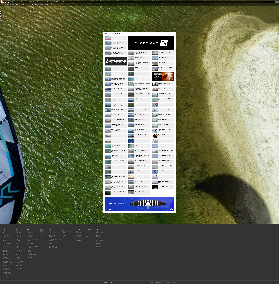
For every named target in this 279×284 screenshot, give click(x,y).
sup (25, 1)
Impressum (167, 282)
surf (43, 1)
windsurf (49, 1)
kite (17, 1)
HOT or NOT (32, 1)
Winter (62, 1)
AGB (163, 282)
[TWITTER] (0, 11)
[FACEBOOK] (0, 16)
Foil (21, 1)
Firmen (56, 1)
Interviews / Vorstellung (45, 4)
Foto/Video (10, 4)
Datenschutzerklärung (155, 282)
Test (3, 4)
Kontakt (173, 282)
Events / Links (25, 4)
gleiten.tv (107, 282)
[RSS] (0, 14)
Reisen (17, 4)
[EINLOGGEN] (0, 18)
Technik (34, 4)
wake (38, 1)
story (11, 1)
